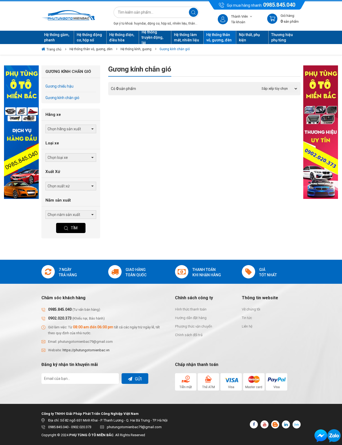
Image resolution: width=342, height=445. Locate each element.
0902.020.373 (60, 318)
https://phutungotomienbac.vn (86, 350)
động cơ (153, 23)
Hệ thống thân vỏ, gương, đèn (90, 49)
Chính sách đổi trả (189, 335)
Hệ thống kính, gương (136, 49)
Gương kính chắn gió (175, 49)
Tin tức (247, 318)
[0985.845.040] (334, 435)
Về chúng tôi (251, 309)
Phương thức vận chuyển (193, 326)
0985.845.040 (279, 5)
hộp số (166, 23)
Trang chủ (53, 49)
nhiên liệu (180, 23)
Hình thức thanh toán (191, 309)
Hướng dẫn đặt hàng (191, 318)
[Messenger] (320, 435)
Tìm (74, 228)
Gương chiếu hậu (59, 86)
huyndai (140, 23)
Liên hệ (247, 326)
